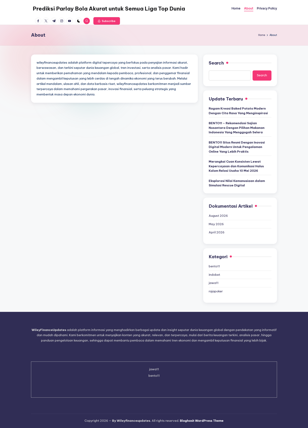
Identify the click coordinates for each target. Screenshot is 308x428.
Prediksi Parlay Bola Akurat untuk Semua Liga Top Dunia (109, 8)
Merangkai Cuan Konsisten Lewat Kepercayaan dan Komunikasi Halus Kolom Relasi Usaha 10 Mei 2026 (236, 166)
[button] (106, 21)
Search (216, 63)
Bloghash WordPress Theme (202, 421)
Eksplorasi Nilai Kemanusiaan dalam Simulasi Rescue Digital (237, 183)
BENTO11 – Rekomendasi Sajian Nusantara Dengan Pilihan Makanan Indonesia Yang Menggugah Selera (237, 127)
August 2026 (218, 216)
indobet (214, 275)
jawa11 (214, 283)
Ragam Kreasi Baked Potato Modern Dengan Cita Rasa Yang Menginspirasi (238, 111)
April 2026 (216, 232)
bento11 (214, 266)
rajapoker (216, 291)
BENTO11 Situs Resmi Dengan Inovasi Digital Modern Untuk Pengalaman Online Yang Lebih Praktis (237, 147)
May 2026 (216, 224)
